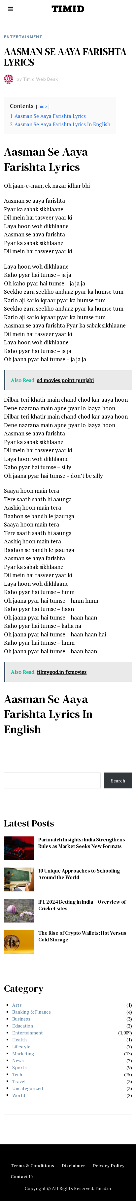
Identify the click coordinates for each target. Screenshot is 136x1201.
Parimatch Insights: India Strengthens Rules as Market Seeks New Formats (81, 843)
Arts (17, 1005)
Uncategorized (27, 1088)
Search (118, 780)
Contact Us (22, 1176)
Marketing (23, 1053)
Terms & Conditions (32, 1165)
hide (43, 106)
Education (22, 1026)
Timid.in (103, 1188)
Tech (17, 1074)
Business (21, 1019)
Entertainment (23, 36)
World (18, 1095)
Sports (19, 1067)
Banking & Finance (31, 1012)
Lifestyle (21, 1046)
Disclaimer (73, 1165)
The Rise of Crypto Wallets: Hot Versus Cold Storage (82, 936)
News (18, 1060)
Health (19, 1039)
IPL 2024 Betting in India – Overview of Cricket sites (82, 905)
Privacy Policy (109, 1165)
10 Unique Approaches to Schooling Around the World (79, 874)
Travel (19, 1081)
